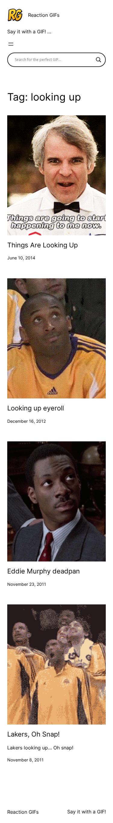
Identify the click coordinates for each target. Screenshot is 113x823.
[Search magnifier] (98, 60)
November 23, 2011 (26, 584)
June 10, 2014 (21, 257)
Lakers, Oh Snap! (33, 734)
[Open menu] (10, 44)
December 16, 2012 (26, 421)
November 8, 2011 (25, 759)
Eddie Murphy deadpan (43, 571)
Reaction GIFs (43, 15)
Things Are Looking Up (42, 245)
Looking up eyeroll (35, 408)
